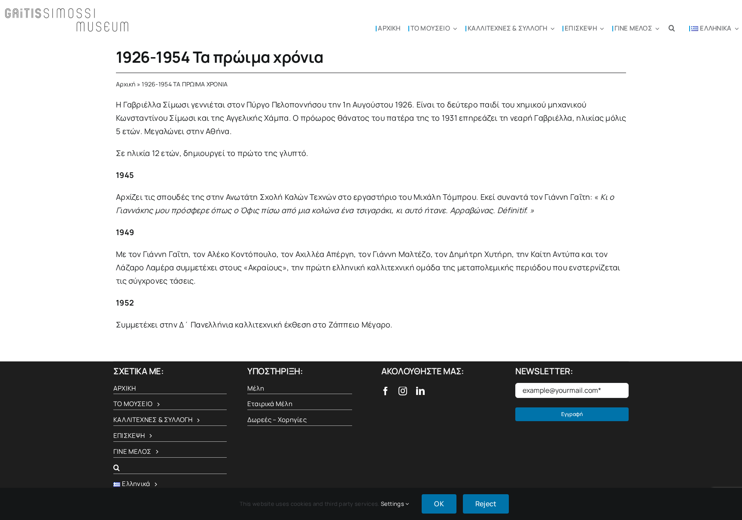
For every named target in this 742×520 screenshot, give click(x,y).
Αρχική (126, 84)
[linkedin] (420, 391)
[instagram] (402, 391)
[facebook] (385, 391)
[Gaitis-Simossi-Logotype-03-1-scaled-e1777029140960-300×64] (67, 10)
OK (439, 503)
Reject (485, 503)
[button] (671, 28)
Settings (393, 504)
